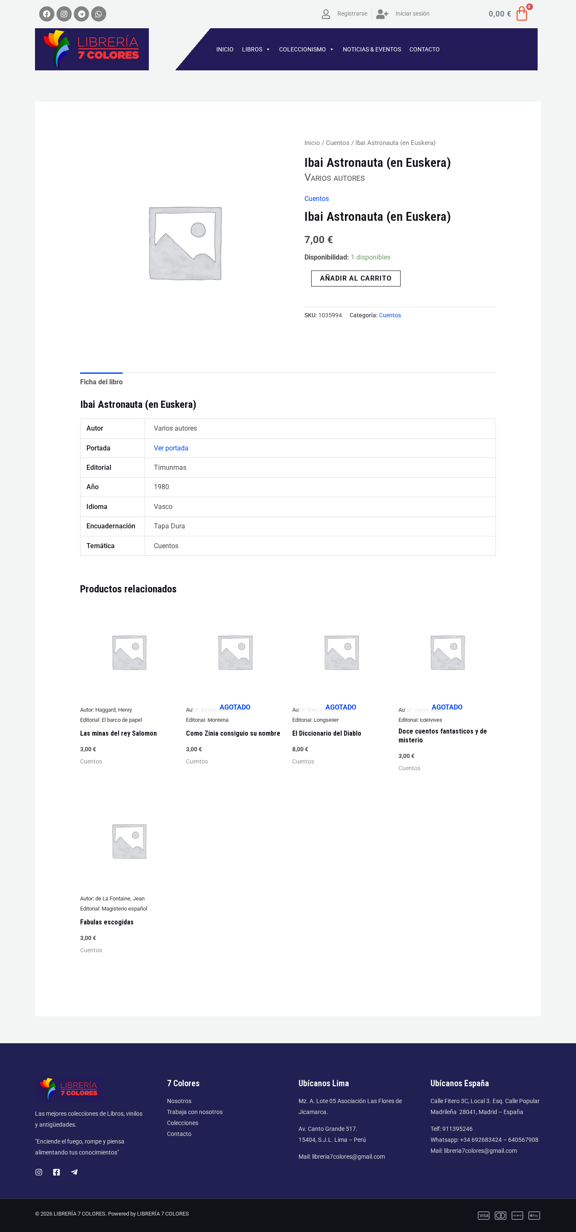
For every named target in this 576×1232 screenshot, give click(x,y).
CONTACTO (424, 49)
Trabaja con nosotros (195, 1112)
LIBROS (252, 49)
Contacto (179, 1133)
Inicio (312, 143)
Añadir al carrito (356, 278)
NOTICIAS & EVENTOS (372, 49)
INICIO (225, 49)
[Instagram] (39, 1172)
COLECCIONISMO (302, 49)
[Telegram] (74, 1172)
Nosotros (179, 1101)
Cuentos (338, 143)
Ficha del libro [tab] (101, 382)
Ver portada (171, 448)
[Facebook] (56, 1172)
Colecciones (182, 1123)
